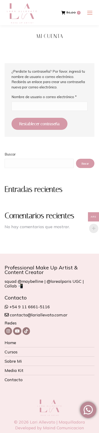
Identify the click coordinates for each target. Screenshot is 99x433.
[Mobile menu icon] (89, 12)
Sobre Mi (13, 361)
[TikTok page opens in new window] (26, 331)
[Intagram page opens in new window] (8, 331)
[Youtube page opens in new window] (17, 331)
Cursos (11, 352)
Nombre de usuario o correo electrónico (49, 96)
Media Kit (14, 370)
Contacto (14, 379)
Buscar (10, 154)
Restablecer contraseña (39, 123)
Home (10, 342)
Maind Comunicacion (63, 427)
